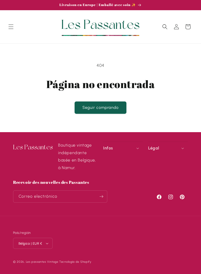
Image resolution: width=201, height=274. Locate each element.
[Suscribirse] (101, 196)
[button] (11, 27)
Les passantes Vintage (42, 262)
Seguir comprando (100, 107)
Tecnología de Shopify (75, 262)
